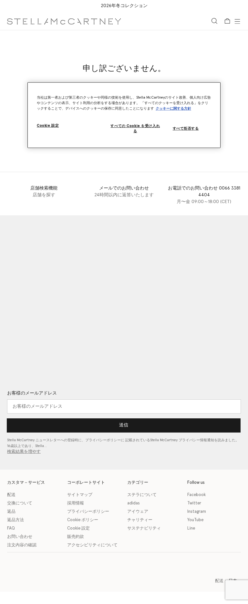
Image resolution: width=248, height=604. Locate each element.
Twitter (194, 503)
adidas (133, 503)
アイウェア (137, 512)
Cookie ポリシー (82, 520)
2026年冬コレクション (124, 6)
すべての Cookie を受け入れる (135, 128)
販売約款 (75, 537)
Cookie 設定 (78, 528)
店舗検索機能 (43, 188)
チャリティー (139, 520)
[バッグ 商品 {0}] (227, 21)
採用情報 (75, 503)
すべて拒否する (186, 128)
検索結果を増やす (24, 452)
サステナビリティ (144, 528)
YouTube (195, 520)
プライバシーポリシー (88, 512)
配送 (11, 495)
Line (191, 528)
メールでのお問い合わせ (124, 188)
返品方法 (15, 520)
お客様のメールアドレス (32, 393)
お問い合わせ (19, 537)
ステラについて (142, 495)
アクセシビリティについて (92, 545)
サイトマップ (79, 495)
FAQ (11, 528)
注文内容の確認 (21, 545)
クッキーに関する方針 (173, 108)
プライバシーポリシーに (104, 440)
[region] (124, 115)
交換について (19, 503)
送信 (123, 425)
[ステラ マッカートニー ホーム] (64, 20)
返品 (11, 512)
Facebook (196, 495)
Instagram (196, 512)
